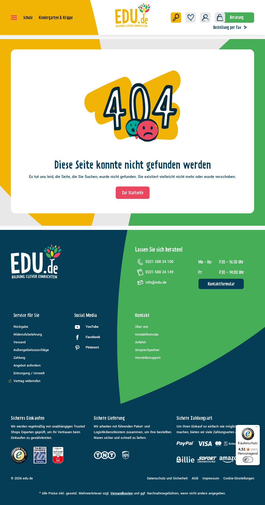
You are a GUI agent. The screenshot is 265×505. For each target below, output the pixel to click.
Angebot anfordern (27, 365)
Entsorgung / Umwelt (29, 373)
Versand (19, 342)
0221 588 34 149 (159, 272)
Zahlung (19, 357)
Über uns (141, 326)
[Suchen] (175, 17)
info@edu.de (156, 282)
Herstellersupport (147, 357)
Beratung (237, 17)
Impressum (210, 478)
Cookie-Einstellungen (238, 478)
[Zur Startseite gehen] (132, 15)
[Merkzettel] (190, 17)
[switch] (248, 459)
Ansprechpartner (147, 350)
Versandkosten (122, 493)
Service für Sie (26, 315)
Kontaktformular (221, 283)
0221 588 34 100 (159, 262)
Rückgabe (20, 326)
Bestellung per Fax (227, 27)
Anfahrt (140, 342)
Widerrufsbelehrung (27, 334)
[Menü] (14, 17)
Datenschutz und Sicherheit (167, 478)
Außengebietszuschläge (31, 350)
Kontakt (142, 315)
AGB (195, 478)
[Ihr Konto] (205, 17)
